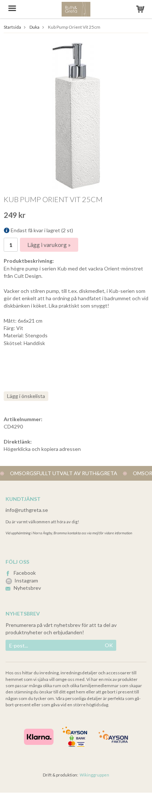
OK (109, 645)
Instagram (26, 580)
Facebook (25, 573)
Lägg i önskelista (26, 396)
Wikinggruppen (94, 774)
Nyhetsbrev (27, 588)
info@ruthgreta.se (27, 510)
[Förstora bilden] (76, 115)
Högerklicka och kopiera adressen (42, 449)
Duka (34, 27)
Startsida (12, 27)
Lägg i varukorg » (49, 244)
